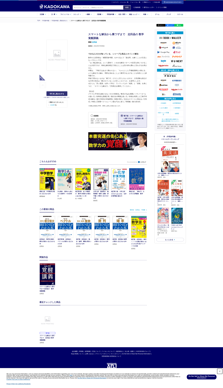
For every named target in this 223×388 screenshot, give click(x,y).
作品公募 (157, 2)
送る (180, 25)
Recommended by (132, 162)
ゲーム (157, 14)
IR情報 (81, 351)
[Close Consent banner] (219, 371)
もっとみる (169, 240)
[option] (48, 279)
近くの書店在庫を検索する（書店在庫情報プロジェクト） (170, 120)
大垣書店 (163, 103)
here (71, 375)
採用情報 (87, 351)
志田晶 (94, 42)
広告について (96, 351)
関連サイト (147, 2)
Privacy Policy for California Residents (19, 384)
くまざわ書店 (163, 108)
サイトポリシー (115, 354)
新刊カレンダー (149, 7)
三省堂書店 (176, 108)
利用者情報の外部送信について (111, 356)
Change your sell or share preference (18, 379)
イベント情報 (162, 7)
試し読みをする (58, 94)
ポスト (162, 25)
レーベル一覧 (136, 2)
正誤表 (52, 105)
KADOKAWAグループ (143, 351)
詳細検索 (137, 7)
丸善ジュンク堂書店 (163, 113)
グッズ (169, 14)
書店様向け (119, 351)
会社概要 (74, 351)
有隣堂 (177, 113)
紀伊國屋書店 (177, 103)
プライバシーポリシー (102, 354)
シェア (171, 25)
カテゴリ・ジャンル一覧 (120, 2)
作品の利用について (77, 354)
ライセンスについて (108, 351)
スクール (180, 14)
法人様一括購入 (130, 351)
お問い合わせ (89, 354)
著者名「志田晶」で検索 (137, 210)
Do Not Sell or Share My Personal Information (136, 354)
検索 (127, 7)
